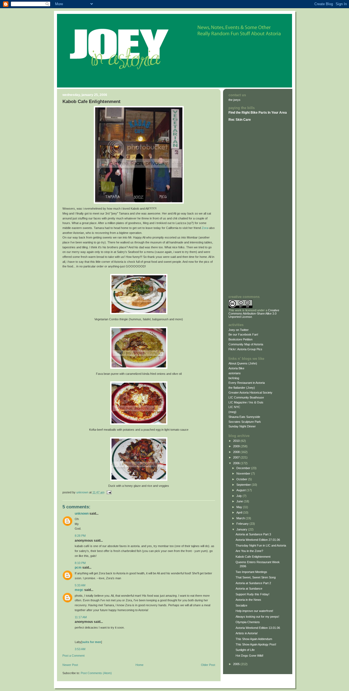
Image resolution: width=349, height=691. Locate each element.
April (239, 512)
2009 (236, 446)
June (240, 501)
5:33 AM (80, 585)
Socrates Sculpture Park (244, 421)
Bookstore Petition (240, 339)
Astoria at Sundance (249, 588)
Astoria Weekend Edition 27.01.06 (258, 539)
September (244, 484)
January (242, 529)
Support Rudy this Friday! (252, 594)
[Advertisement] (244, 208)
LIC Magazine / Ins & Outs (245, 402)
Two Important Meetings (251, 572)
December (243, 468)
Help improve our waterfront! (254, 610)
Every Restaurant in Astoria (246, 382)
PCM (78, 567)
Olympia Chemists (248, 622)
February (242, 523)
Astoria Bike (236, 368)
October (242, 479)
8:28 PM (80, 535)
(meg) (232, 412)
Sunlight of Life (245, 649)
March (241, 518)
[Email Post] (109, 492)
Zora (205, 228)
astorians (234, 373)
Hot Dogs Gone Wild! (249, 655)
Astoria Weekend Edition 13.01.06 (258, 627)
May (239, 507)
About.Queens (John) (242, 363)
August (241, 490)
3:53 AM (80, 649)
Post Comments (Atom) (96, 673)
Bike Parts (259, 112)
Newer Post (70, 664)
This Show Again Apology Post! (256, 644)
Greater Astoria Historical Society (250, 392)
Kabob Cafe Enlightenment (253, 556)
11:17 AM (81, 617)
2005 (236, 664)
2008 (236, 452)
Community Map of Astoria (245, 344)
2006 (236, 463)
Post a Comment (73, 655)
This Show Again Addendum (254, 639)
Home (139, 664)
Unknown (82, 513)
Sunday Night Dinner (242, 426)
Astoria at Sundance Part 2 (253, 583)
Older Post (208, 664)
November (243, 473)
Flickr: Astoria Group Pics (245, 349)
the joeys (234, 99)
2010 (236, 440)
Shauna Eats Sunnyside (244, 416)
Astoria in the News (248, 599)
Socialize (241, 605)
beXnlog (233, 378)
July (239, 495)
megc (79, 590)
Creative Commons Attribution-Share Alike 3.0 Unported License (253, 313)
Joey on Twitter (238, 329)
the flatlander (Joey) (241, 387)
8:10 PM (80, 563)
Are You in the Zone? (249, 551)
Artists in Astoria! (247, 633)
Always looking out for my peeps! (257, 616)
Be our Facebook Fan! (243, 334)
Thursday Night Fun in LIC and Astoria (261, 545)
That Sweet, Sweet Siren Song (256, 577)
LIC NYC (234, 407)
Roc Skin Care (239, 120)
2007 (236, 457)
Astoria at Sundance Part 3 (253, 534)
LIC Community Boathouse (246, 397)
